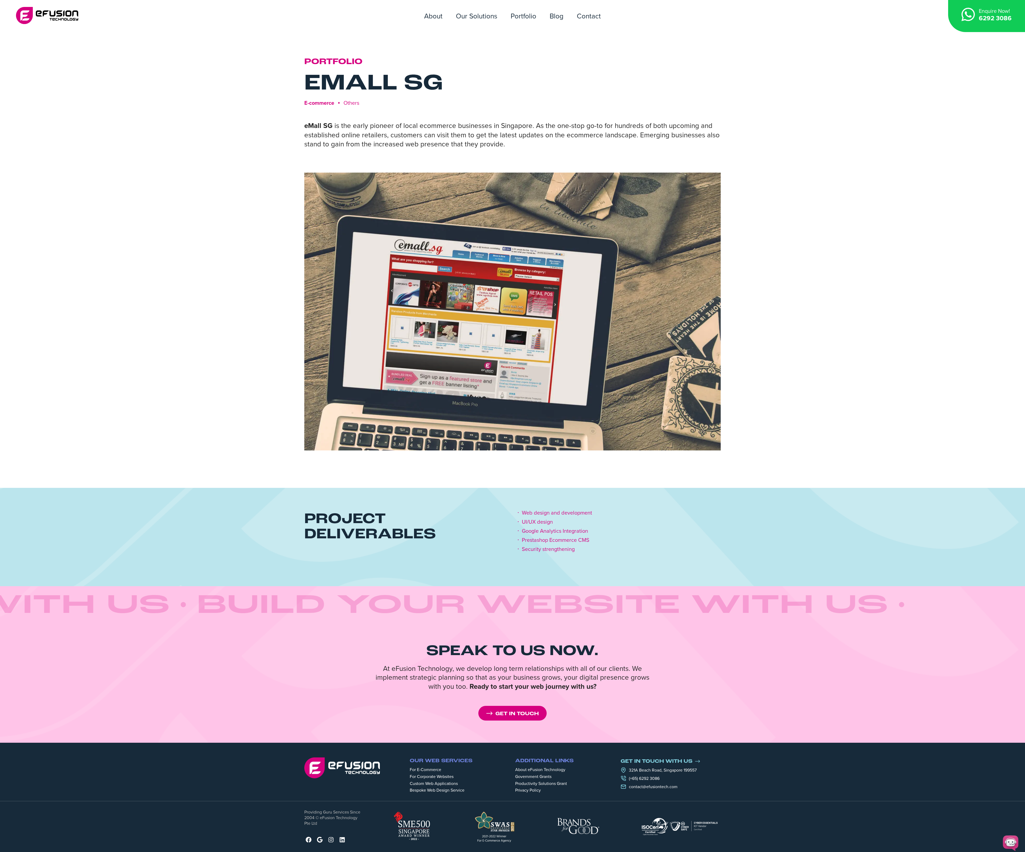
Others (351, 103)
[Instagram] (331, 839)
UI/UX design (537, 521)
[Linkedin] (342, 839)
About (433, 16)
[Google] (320, 839)
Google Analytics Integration (555, 530)
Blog (556, 16)
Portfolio (523, 16)
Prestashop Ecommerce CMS (555, 539)
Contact (589, 16)
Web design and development (557, 512)
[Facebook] (308, 839)
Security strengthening (548, 549)
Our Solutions (476, 16)
